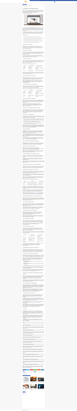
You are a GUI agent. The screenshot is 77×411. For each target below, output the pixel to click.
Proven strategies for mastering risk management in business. (26, 382)
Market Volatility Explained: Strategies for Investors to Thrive (40, 389)
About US (39, 0)
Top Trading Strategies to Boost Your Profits (33, 382)
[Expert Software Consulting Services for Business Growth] (33, 386)
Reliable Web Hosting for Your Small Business (25, 389)
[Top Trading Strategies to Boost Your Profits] (33, 379)
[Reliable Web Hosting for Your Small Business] (26, 386)
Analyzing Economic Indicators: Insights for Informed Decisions (40, 382)
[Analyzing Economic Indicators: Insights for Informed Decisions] (41, 379)
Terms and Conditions (31, 0)
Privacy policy (37, 0)
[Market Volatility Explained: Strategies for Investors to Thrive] (41, 386)
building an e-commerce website (34, 301)
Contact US (34, 0)
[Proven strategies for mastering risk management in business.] (26, 379)
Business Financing (24, 4)
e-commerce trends (36, 192)
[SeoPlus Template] (22, 410)
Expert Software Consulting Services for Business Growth (33, 389)
